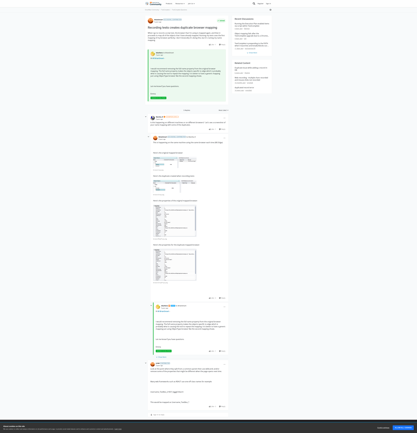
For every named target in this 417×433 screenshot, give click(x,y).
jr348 (158, 363)
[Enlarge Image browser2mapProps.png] (175, 265)
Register (261, 4)
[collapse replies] (145, 116)
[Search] (254, 3)
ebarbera (159, 53)
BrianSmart (158, 20)
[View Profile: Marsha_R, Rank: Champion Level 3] (152, 118)
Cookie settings (383, 428)
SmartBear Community (152, 10)
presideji (248, 90)
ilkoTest (247, 29)
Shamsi (247, 73)
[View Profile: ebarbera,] (153, 54)
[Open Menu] (270, 9)
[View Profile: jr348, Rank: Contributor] (152, 364)
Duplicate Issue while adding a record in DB (251, 69)
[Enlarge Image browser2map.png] (174, 186)
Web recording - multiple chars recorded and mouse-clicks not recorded (251, 79)
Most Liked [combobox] (224, 110)
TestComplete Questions (179, 10)
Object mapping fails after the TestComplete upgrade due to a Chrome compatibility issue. (251, 34)
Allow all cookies (403, 428)
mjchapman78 (250, 48)
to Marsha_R (191, 137)
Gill (245, 39)
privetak (250, 83)
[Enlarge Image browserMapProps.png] (175, 221)
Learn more (118, 429)
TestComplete (165, 10)
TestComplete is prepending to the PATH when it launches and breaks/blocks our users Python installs (251, 44)
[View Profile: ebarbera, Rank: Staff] (158, 307)
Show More (162, 357)
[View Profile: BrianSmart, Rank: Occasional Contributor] (150, 20)
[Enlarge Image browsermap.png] (175, 162)
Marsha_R (159, 117)
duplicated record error (244, 87)
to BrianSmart (168, 53)
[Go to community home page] (153, 4)
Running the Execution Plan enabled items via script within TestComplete (252, 25)
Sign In (268, 4)
